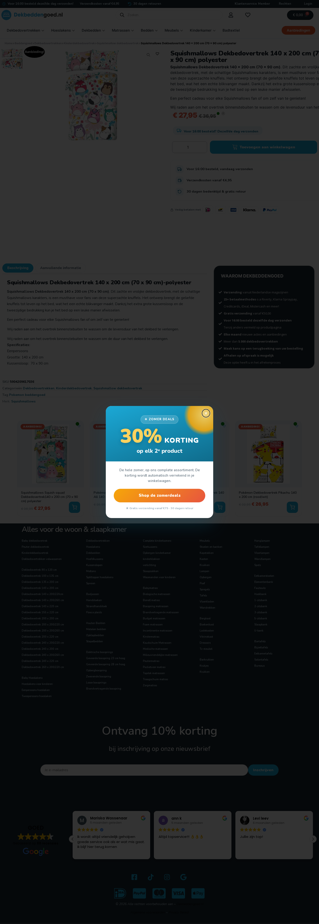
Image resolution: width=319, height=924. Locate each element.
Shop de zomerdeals (160, 495)
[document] (159, 462)
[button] (206, 413)
